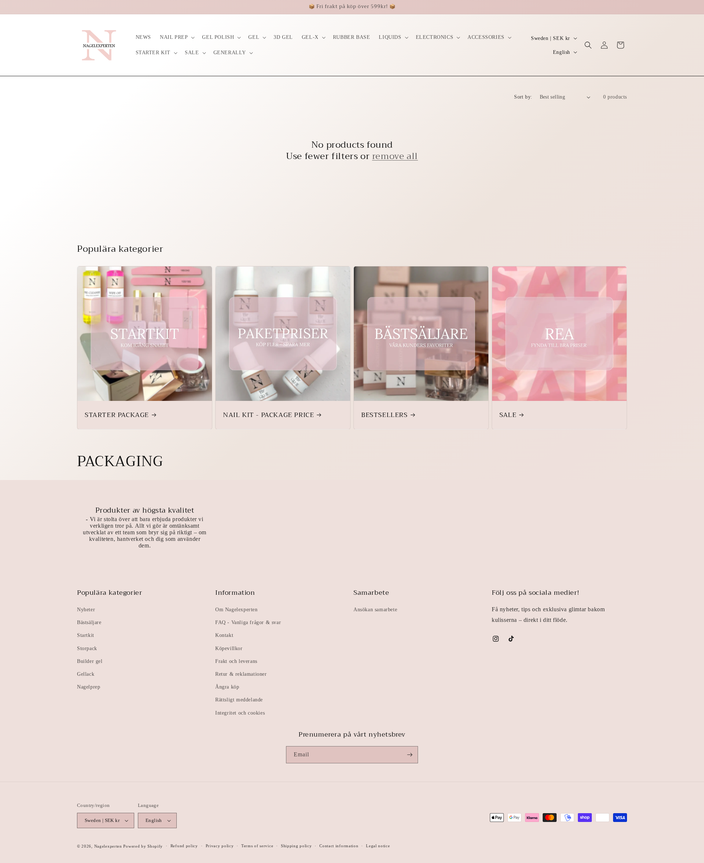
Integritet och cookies (240, 713)
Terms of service (257, 846)
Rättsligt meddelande (239, 699)
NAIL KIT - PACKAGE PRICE (268, 415)
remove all (395, 156)
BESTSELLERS (384, 415)
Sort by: (523, 97)
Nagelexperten (108, 846)
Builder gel (90, 661)
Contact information (338, 846)
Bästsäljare (89, 622)
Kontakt (224, 635)
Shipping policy (296, 846)
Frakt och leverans (236, 661)
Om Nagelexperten (236, 609)
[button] (176, 37)
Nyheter (86, 609)
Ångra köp (227, 687)
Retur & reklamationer (241, 674)
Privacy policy (220, 846)
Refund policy (184, 846)
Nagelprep (88, 687)
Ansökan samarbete (375, 609)
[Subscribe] (410, 754)
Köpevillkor (229, 648)
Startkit (85, 635)
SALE (507, 415)
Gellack (85, 674)
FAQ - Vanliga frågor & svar (248, 622)
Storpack (87, 648)
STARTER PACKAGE (117, 415)
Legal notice (378, 846)
